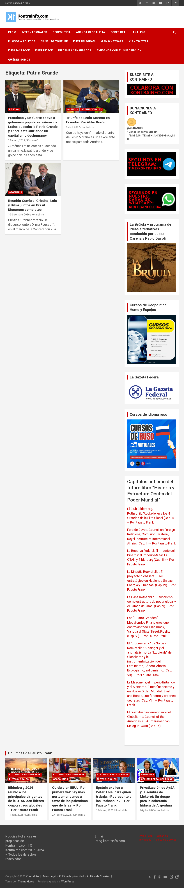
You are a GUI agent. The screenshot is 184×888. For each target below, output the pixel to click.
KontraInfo (33, 140)
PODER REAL (119, 32)
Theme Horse (26, 881)
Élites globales (19, 779)
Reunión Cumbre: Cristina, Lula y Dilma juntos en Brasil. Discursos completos (32, 205)
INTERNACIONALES (34, 32)
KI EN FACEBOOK (19, 50)
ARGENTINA (15, 192)
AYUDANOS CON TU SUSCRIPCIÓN (119, 50)
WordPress (67, 881)
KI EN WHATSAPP (112, 41)
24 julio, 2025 (147, 810)
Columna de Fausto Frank (25, 774)
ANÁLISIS (139, 32)
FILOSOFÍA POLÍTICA (21, 41)
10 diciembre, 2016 (19, 214)
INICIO (12, 32)
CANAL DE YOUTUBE (54, 41)
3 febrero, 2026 (104, 810)
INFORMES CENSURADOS (74, 50)
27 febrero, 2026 (61, 814)
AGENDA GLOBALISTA (90, 32)
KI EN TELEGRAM (84, 41)
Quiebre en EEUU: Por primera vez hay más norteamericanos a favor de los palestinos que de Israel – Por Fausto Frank (70, 799)
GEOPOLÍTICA (61, 32)
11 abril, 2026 (15, 814)
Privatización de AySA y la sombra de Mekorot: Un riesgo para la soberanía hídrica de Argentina (157, 796)
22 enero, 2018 (16, 140)
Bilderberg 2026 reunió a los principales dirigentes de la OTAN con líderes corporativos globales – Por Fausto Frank (26, 799)
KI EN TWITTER (138, 41)
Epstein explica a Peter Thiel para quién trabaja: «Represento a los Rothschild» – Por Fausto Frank (113, 796)
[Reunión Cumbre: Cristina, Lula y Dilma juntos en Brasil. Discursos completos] (33, 179)
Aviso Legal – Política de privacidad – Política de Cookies (76, 876)
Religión (14, 109)
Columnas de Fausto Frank (30, 753)
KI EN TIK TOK (44, 50)
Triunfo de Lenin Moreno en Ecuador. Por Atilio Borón (88, 120)
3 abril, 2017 (73, 127)
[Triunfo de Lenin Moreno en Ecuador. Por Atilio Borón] (91, 96)
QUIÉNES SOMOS (19, 59)
